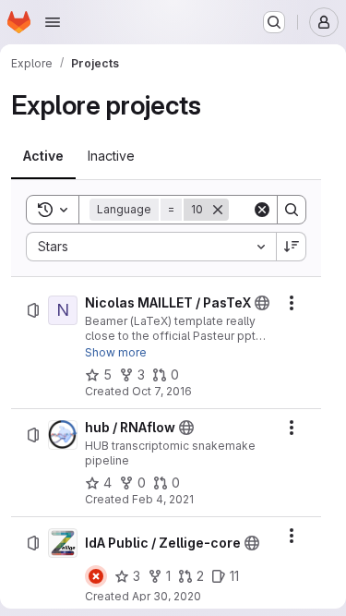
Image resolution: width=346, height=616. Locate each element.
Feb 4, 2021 (163, 499)
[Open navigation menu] (52, 22)
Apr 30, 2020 (166, 596)
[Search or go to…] (274, 22)
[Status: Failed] (96, 576)
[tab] (43, 156)
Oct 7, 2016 (162, 391)
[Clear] (262, 210)
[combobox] (151, 246)
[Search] (291, 209)
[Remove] (218, 210)
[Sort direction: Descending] (291, 246)
